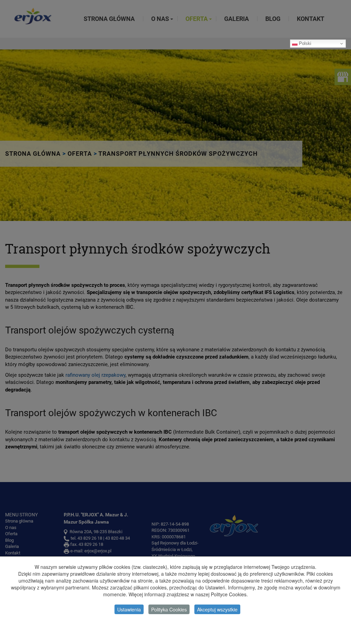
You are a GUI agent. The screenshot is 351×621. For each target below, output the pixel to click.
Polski (304, 43)
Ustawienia (129, 609)
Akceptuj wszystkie (217, 609)
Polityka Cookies (169, 609)
